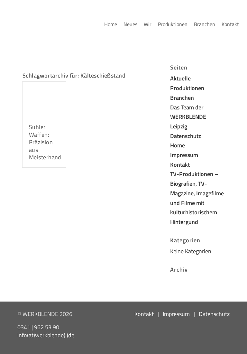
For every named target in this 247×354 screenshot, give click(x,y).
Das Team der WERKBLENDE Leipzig (188, 117)
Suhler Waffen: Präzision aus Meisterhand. (46, 142)
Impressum (184, 154)
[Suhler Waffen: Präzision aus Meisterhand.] (44, 99)
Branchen (182, 97)
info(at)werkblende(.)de (45, 335)
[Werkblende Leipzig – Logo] (8, 3)
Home (177, 145)
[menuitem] (110, 24)
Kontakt (180, 164)
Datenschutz (185, 135)
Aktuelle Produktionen (187, 83)
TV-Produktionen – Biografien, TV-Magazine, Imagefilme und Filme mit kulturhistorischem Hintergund (197, 197)
